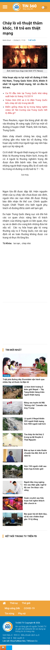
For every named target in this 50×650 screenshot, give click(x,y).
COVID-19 (29, 608)
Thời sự (6, 376)
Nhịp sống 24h (12, 608)
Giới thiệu (7, 635)
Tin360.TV (41, 626)
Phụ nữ (22, 613)
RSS (16, 635)
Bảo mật (6, 638)
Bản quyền (18, 638)
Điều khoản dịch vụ (29, 635)
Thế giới (32, 40)
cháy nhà (26, 243)
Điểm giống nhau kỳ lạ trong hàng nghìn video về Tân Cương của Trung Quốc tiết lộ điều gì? (26, 110)
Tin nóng (9, 613)
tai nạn (16, 243)
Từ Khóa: (7, 243)
